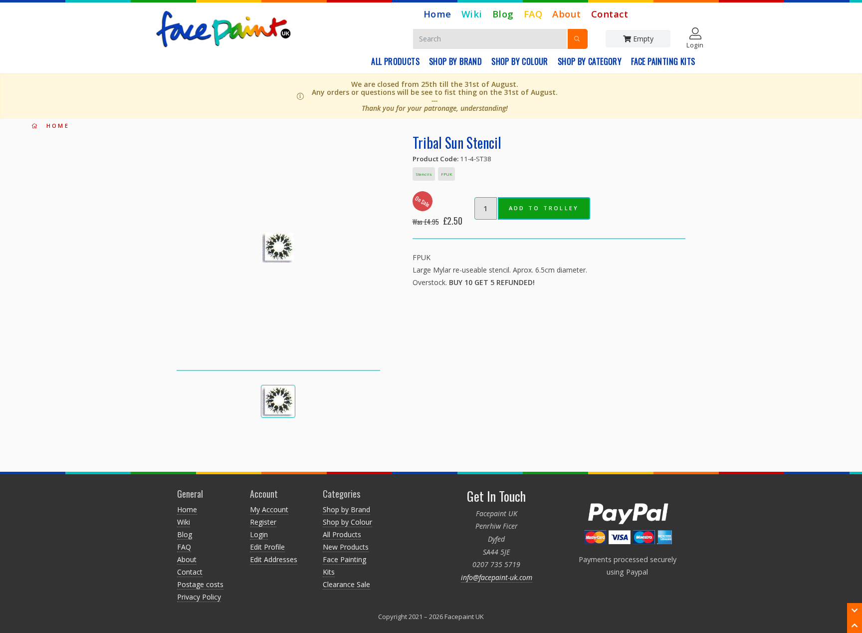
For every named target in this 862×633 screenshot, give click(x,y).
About (566, 13)
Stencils (424, 174)
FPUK (446, 174)
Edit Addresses (273, 559)
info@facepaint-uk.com (496, 577)
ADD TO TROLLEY (544, 208)
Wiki (471, 13)
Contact (610, 13)
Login (259, 534)
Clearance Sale (346, 584)
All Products (395, 61)
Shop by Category (590, 61)
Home (437, 13)
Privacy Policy (199, 597)
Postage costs (200, 584)
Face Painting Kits (663, 61)
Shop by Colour (519, 61)
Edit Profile (267, 547)
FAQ (533, 13)
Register (263, 522)
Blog (503, 13)
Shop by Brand (455, 61)
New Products (346, 547)
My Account (269, 509)
